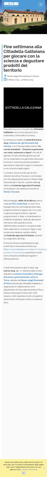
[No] (44, 468)
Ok (24, 473)
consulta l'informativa (29, 469)
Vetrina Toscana (12, 192)
